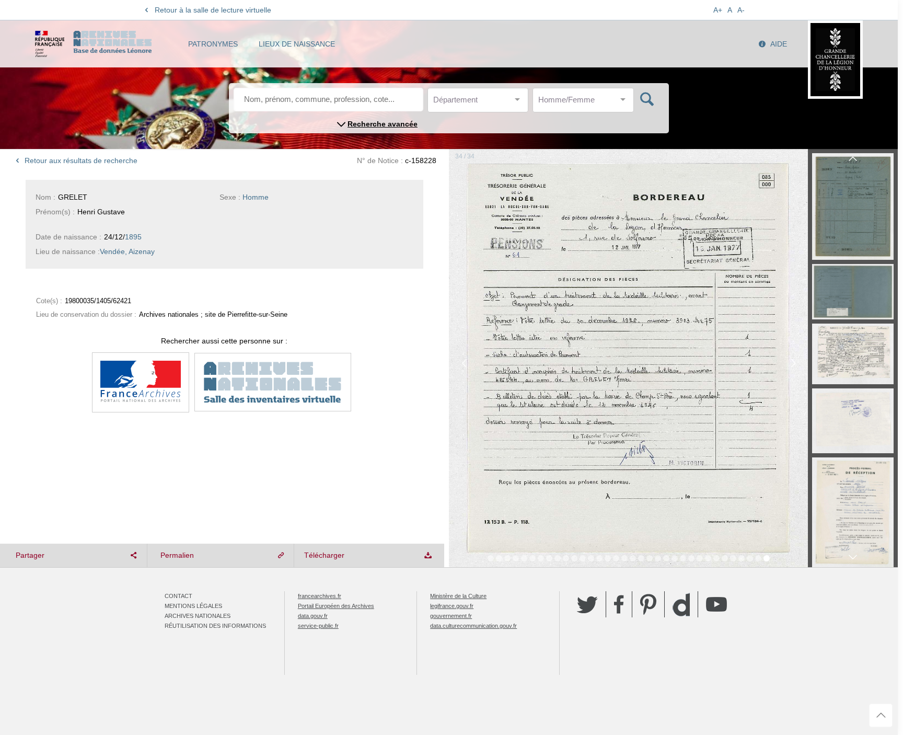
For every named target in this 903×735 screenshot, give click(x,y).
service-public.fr (318, 626)
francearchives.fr (319, 596)
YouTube (716, 604)
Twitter (587, 604)
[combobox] (480, 102)
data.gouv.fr (313, 616)
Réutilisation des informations (215, 626)
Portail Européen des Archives (336, 606)
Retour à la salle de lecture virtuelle (213, 10)
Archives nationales (197, 616)
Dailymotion (681, 604)
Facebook (619, 604)
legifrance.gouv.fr (451, 606)
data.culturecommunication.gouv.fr (473, 626)
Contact (178, 596)
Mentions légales (193, 606)
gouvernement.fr (451, 616)
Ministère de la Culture (458, 596)
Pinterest (648, 604)
